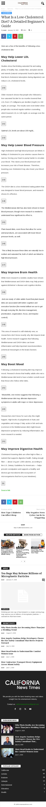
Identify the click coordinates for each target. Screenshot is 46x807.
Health (3, 792)
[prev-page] (21, 561)
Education (5, 789)
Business (5, 547)
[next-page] (24, 561)
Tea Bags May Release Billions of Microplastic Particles (21, 575)
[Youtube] (30, 709)
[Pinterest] (15, 36)
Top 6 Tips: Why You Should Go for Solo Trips (37, 551)
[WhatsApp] (20, 36)
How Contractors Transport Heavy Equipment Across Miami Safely (7, 552)
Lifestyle (4, 781)
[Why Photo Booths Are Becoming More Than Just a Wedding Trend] (7, 728)
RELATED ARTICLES (13, 535)
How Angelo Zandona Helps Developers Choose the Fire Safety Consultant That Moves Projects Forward (22, 640)
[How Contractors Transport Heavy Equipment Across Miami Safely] (8, 544)
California (10, 8)
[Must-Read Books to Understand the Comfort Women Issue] (7, 752)
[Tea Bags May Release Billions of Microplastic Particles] (23, 596)
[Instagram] (20, 709)
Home (3, 8)
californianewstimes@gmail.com (27, 704)
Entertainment (6, 785)
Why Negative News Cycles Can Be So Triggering (35, 515)
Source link (5, 490)
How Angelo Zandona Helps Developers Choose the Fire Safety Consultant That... (27, 739)
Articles (4, 774)
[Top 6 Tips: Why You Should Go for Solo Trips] (38, 544)
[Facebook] (3, 36)
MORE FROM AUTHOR (32, 535)
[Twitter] (9, 36)
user (5, 30)
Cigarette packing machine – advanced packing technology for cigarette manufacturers (22, 553)
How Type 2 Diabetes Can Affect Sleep (11, 514)
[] (3, 88)
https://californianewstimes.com (23, 527)
